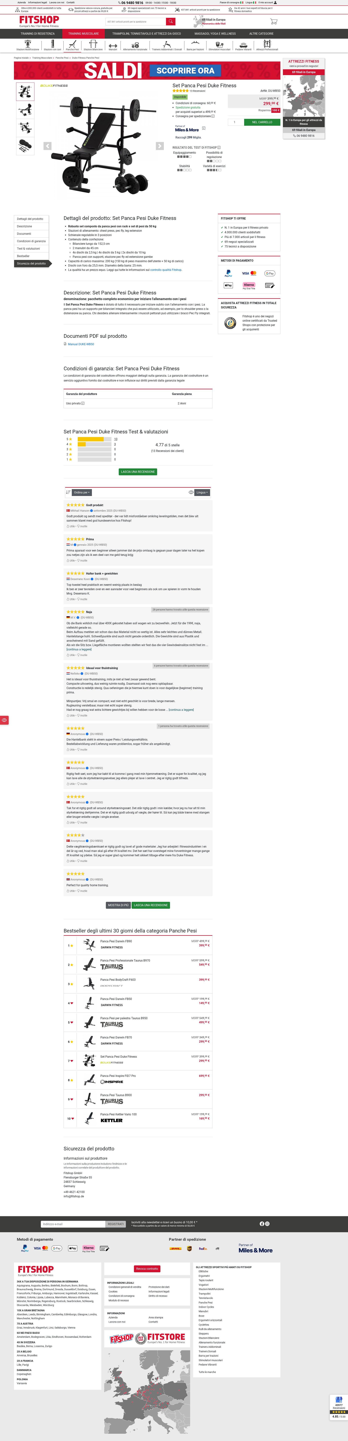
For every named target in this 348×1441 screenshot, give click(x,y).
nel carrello (262, 122)
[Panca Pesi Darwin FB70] (89, 1041)
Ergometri (204, 1276)
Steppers (204, 1333)
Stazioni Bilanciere (209, 1338)
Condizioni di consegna (121, 1295)
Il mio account (265, 2)
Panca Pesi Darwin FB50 (116, 999)
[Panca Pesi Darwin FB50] (89, 1003)
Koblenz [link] (21, 1297)
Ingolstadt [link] (71, 1293)
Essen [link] (92, 1289)
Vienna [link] (71, 1327)
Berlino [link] (45, 1285)
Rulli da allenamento (210, 1329)
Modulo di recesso (119, 1300)
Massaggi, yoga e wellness (215, 33)
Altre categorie (261, 33)
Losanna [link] (39, 1346)
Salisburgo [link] (61, 1327)
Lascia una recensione (138, 471)
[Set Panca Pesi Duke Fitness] (89, 1060)
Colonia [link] (31, 1297)
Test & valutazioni (28, 248)
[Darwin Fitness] (111, 947)
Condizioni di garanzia (31, 241)
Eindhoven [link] (58, 1336)
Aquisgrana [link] (23, 1285)
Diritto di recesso (158, 1295)
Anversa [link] (21, 1355)
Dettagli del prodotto (30, 219)
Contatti (70, 2)
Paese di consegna (229, 2)
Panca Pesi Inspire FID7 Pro (118, 1076)
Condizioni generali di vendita (125, 1287)
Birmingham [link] (43, 1314)
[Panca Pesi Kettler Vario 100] (89, 1118)
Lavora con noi (56, 2)
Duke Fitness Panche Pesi (85, 57)
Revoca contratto (147, 1268)
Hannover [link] (59, 1293)
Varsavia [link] (22, 1383)
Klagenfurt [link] (42, 1327)
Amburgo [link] (47, 1293)
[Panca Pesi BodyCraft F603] (89, 983)
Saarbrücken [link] (74, 1301)
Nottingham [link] (38, 1318)
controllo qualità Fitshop (165, 270)
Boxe (201, 1315)
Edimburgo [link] (70, 1314)
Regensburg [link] (48, 1301)
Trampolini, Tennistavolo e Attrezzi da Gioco (146, 33)
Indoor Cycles (206, 1307)
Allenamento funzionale (212, 1342)
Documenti (24, 233)
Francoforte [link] (23, 1293)
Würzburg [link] (48, 1305)
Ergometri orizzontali (210, 1320)
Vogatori (203, 1284)
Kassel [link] (94, 1293)
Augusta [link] (36, 1285)
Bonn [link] (75, 1285)
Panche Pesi (62, 57)
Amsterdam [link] (23, 1336)
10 (115, 439)
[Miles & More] (256, 1248)
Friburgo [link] (36, 1293)
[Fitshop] (39, 21)
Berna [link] (29, 1346)
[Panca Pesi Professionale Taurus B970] (89, 964)
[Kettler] (111, 1121)
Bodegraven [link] (38, 1336)
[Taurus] (111, 967)
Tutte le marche (207, 1372)
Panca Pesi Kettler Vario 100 (118, 1114)
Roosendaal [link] (71, 1336)
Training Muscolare (83, 33)
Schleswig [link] (87, 1301)
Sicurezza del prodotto (31, 263)
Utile (72, 526)
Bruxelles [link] (32, 1355)
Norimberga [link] (34, 1301)
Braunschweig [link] (25, 1289)
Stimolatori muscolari (211, 1360)
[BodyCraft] (111, 986)
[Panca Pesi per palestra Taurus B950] (89, 1022)
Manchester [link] (23, 1318)
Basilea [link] (21, 1346)
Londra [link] (92, 1314)
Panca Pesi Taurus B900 (116, 1095)
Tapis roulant (206, 1280)
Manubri (203, 1311)
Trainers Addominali (210, 1346)
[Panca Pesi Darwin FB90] (89, 945)
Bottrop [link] (83, 1285)
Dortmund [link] (48, 1289)
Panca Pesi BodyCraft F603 (118, 979)
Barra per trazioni (208, 1355)
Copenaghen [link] (24, 1374)
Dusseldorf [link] (70, 1289)
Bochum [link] (66, 1285)
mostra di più (118, 905)
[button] (25, 92)
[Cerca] (170, 21)
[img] (203, 128)
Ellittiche (203, 1271)
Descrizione (24, 226)
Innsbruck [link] (29, 1327)
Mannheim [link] (61, 1297)
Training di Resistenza (38, 33)
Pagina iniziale (21, 57)
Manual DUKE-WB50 (81, 344)
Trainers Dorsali (207, 1351)
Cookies (113, 1291)
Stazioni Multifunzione (211, 1289)
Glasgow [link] (82, 1314)
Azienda (22, 2)
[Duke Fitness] (54, 85)
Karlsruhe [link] (83, 1293)
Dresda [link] (59, 1289)
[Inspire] (111, 1082)
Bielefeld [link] (55, 1285)
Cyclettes (204, 1324)
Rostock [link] (61, 1301)
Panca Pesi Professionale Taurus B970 (125, 960)
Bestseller (23, 256)
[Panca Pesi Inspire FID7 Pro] (89, 1079)
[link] (228, 273)
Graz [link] (19, 1327)
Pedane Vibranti (208, 1364)
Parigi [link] (25, 1364)
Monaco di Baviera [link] (78, 1297)
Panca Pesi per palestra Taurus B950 (124, 1018)
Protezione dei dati (159, 1287)
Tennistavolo (206, 1298)
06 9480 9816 (305, 136)
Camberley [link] (57, 1314)
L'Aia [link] (48, 1336)
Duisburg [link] (82, 1289)
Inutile (83, 526)
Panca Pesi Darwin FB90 (116, 941)
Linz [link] (51, 1327)
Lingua (249, 2)
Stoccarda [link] (22, 1305)
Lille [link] (19, 1364)
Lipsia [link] (40, 1297)
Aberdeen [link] (22, 1314)
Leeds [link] (32, 1314)
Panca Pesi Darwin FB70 (116, 1037)
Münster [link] (21, 1301)
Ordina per (80, 492)
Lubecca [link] (49, 1297)
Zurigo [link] (48, 1346)
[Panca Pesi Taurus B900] (89, 1099)
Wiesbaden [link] (36, 1305)
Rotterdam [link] (85, 1336)
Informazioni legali (37, 2)
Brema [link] (38, 1289)
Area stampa (156, 1317)
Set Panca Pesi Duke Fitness (118, 1056)
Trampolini (204, 1293)
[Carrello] (274, 22)
